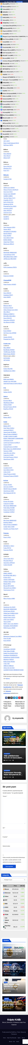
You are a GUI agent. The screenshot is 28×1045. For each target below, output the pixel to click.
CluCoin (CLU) (8, 212)
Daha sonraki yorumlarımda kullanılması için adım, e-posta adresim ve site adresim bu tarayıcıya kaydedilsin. (14, 860)
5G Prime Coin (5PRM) (10, 333)
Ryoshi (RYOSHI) (8, 501)
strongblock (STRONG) (10, 231)
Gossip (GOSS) (8, 337)
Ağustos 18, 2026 (10, 954)
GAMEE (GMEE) (8, 196)
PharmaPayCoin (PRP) (10, 206)
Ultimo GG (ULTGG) (9, 668)
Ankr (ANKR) (7, 297)
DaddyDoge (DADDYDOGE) (11, 657)
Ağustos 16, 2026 (10, 971)
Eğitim (19, 1037)
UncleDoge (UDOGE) (9, 649)
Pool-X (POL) (7, 537)
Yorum (5, 796)
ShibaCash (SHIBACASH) (11, 613)
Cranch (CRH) (7, 444)
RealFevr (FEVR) (8, 409)
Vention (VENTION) (9, 579)
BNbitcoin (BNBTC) (9, 314)
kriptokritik (19, 718)
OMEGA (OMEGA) (9, 665)
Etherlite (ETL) (8, 168)
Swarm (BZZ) (7, 229)
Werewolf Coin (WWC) (10, 588)
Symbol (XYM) (8, 179)
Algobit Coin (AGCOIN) (10, 381)
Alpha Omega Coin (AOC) (11, 310)
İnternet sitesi (6, 846)
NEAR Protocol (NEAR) (10, 489)
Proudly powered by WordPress (9, 1032)
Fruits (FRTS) (7, 548)
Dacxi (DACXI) (8, 166)
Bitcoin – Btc (12, 1041)
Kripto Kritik (14, 1019)
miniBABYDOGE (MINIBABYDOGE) (14, 670)
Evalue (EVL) (7, 577)
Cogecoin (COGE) (9, 455)
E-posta (5, 837)
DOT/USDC (7, 358)
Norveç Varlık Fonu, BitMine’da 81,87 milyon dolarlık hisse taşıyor (13, 969)
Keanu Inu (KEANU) (9, 510)
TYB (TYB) (7, 663)
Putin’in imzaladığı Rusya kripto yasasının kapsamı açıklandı (13, 1004)
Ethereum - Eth (7, 964)
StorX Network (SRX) (9, 227)
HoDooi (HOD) (8, 404)
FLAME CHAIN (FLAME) (10, 436)
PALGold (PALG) (8, 560)
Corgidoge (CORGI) (9, 512)
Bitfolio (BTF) (7, 426)
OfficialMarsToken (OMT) (10, 256)
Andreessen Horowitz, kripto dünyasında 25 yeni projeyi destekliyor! (13, 774)
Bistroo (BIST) (7, 417)
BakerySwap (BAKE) (9, 354)
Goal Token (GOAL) (9, 428)
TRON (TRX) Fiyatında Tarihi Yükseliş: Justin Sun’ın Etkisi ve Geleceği (14, 741)
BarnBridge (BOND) (9, 349)
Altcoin (23, 1037)
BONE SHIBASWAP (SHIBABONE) (13, 438)
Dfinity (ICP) (7, 158)
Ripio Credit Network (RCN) (11, 143)
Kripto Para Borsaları (11, 1037)
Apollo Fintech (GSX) (9, 617)
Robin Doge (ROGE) (9, 661)
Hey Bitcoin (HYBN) (9, 322)
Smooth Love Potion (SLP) (11, 528)
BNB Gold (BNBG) (9, 379)
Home (4, 1037)
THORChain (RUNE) (9, 352)
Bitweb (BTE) (7, 583)
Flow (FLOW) (7, 638)
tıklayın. (8, 678)
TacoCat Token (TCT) (9, 198)
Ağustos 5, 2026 (10, 1006)
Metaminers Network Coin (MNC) (13, 636)
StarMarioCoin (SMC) (9, 370)
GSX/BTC (6, 216)
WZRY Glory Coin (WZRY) (11, 623)
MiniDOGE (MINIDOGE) (10, 252)
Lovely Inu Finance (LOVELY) (12, 442)
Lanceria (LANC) (8, 208)
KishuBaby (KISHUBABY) (11, 625)
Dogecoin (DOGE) (9, 276)
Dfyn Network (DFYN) (10, 493)
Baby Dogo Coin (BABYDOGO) (12, 449)
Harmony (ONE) (8, 451)
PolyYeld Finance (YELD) (11, 457)
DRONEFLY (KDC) (9, 546)
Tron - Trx (13, 736)
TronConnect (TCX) (9, 590)
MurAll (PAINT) (8, 233)
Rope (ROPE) (7, 235)
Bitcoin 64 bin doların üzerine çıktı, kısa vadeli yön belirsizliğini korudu (13, 951)
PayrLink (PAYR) (8, 550)
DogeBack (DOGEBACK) (11, 655)
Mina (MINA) (7, 347)
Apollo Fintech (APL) (9, 615)
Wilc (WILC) (7, 312)
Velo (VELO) (7, 155)
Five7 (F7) (6, 170)
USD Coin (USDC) (9, 619)
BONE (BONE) (8, 240)
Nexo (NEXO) (7, 153)
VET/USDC (7, 360)
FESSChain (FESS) (9, 611)
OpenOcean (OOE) (9, 459)
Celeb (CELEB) (8, 564)
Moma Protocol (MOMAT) (10, 434)
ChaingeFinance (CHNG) (11, 446)
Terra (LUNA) (7, 621)
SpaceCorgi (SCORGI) (10, 432)
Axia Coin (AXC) (8, 191)
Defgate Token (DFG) (9, 581)
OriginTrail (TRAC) (9, 242)
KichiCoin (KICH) (8, 307)
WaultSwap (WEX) (9, 402)
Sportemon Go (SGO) (9, 607)
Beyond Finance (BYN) (10, 407)
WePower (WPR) (8, 145)
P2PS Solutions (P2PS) (10, 267)
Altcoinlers (7, 736)
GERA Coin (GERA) (9, 187)
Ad (4, 828)
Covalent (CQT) (8, 467)
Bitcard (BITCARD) (9, 586)
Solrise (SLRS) (8, 392)
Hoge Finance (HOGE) (10, 284)
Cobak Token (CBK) (9, 526)
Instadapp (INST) (8, 295)
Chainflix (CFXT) (8, 200)
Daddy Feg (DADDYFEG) (11, 653)
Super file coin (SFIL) (9, 453)
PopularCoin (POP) (9, 339)
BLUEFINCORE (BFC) (10, 575)
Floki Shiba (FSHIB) (9, 507)
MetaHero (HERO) (9, 659)
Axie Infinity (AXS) (9, 237)
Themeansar (14, 1034)
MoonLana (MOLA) (9, 244)
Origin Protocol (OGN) (10, 474)
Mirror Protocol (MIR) (9, 598)
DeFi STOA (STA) (8, 202)
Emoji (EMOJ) (7, 331)
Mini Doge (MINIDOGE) (10, 505)
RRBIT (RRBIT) (8, 573)
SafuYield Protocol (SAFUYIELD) (13, 383)
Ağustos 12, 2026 (10, 989)
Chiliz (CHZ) (7, 472)
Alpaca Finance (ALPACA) (11, 189)
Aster (5, 982)
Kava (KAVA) (7, 640)
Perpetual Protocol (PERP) (11, 476)
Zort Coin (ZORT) (8, 486)
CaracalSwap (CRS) (9, 254)
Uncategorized (7, 947)
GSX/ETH (6, 219)
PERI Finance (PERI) (9, 628)
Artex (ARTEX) (8, 210)
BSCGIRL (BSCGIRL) (10, 316)
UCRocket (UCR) (8, 440)
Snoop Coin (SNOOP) (10, 194)
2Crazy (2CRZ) (8, 484)
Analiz (17, 1041)
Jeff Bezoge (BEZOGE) (10, 258)
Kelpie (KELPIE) (8, 368)
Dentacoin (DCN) (8, 204)
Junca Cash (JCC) (9, 558)
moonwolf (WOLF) (9, 430)
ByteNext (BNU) (8, 522)
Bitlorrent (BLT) (8, 305)
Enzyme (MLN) (8, 400)
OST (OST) (7, 141)
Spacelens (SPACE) (9, 320)
